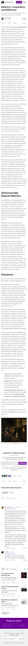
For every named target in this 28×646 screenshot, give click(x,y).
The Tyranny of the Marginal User (7, 574)
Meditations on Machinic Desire (9, 601)
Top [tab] (3, 569)
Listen (24, 18)
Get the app (22, 639)
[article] (14, 578)
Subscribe (19, 2)
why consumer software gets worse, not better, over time (9, 578)
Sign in (24, 2)
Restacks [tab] (11, 492)
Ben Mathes (8, 507)
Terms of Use (21, 467)
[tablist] (8, 492)
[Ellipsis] (26, 507)
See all (4, 613)
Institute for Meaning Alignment (13, 390)
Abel (6, 552)
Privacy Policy (14, 470)
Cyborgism (7, 374)
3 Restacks (19, 476)
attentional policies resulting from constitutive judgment (15, 395)
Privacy (17, 633)
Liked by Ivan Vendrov (11, 509)
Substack (6, 642)
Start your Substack (10, 639)
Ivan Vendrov (8, 18)
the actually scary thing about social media (9, 591)
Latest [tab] (7, 569)
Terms (21, 633)
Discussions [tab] (13, 569)
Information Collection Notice (17, 468)
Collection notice (14, 635)
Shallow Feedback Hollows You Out (10, 587)
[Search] (25, 569)
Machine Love (8, 381)
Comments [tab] (5, 492)
